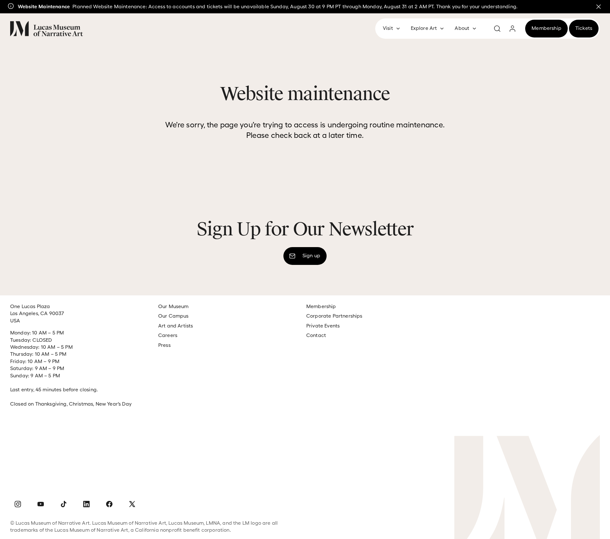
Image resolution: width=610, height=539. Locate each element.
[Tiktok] (63, 504)
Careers (167, 335)
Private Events (323, 326)
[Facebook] (109, 504)
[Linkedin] (86, 504)
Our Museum (173, 306)
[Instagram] (17, 504)
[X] (132, 504)
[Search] (497, 28)
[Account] (512, 28)
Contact (316, 335)
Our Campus (173, 316)
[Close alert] (598, 6)
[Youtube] (40, 504)
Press (164, 345)
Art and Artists (175, 326)
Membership (321, 306)
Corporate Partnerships (334, 316)
